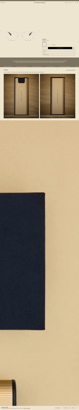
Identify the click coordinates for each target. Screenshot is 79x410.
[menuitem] (3, 2)
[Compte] (75, 3)
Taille (44, 52)
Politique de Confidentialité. (27, 408)
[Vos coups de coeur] (73, 2)
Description (44, 50)
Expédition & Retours (46, 54)
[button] (39, 30)
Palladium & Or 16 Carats (45, 40)
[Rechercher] (72, 3)
